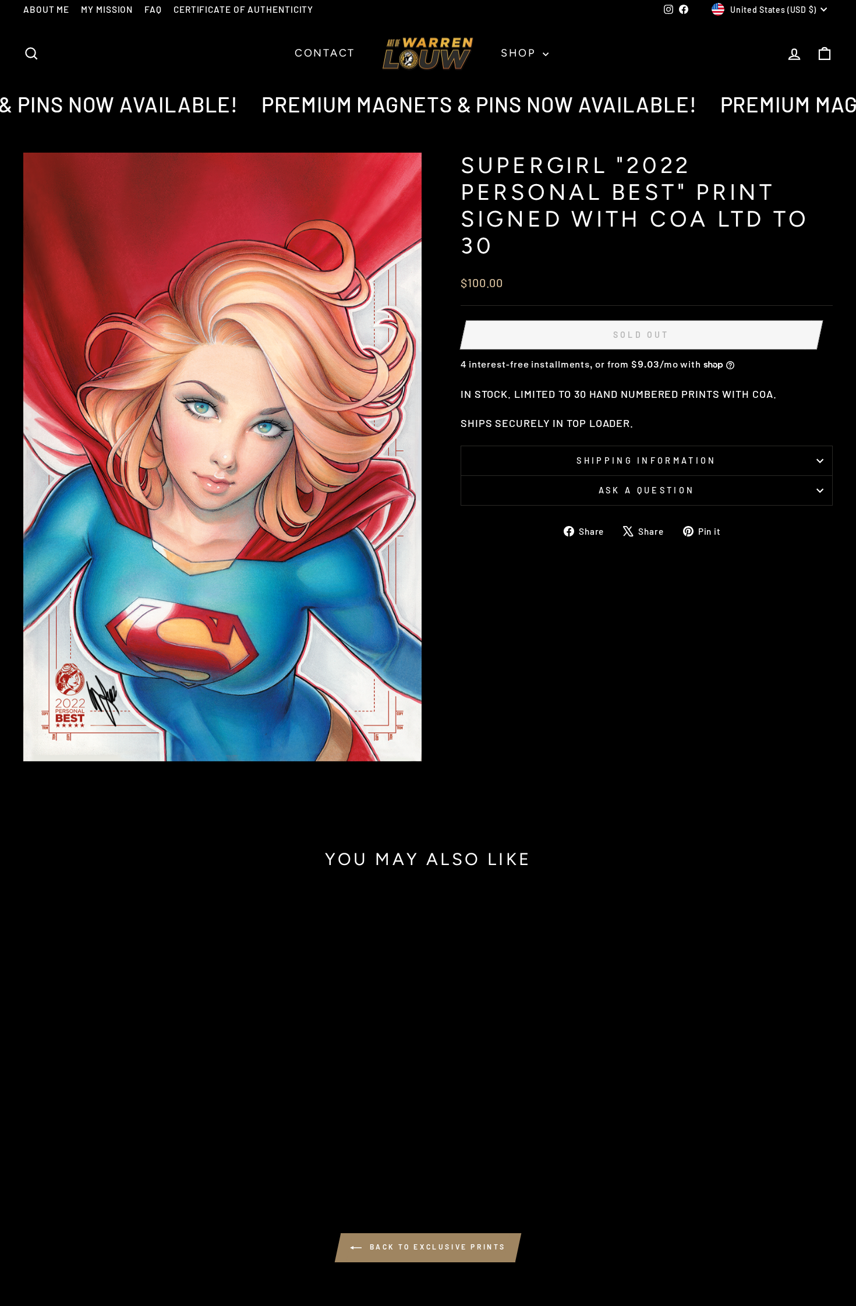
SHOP (520, 53)
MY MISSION (107, 9)
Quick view (120, 1077)
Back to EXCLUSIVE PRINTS (436, 1247)
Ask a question (647, 490)
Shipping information (646, 460)
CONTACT (325, 53)
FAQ (153, 9)
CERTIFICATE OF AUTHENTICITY (243, 9)
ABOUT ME (46, 9)
